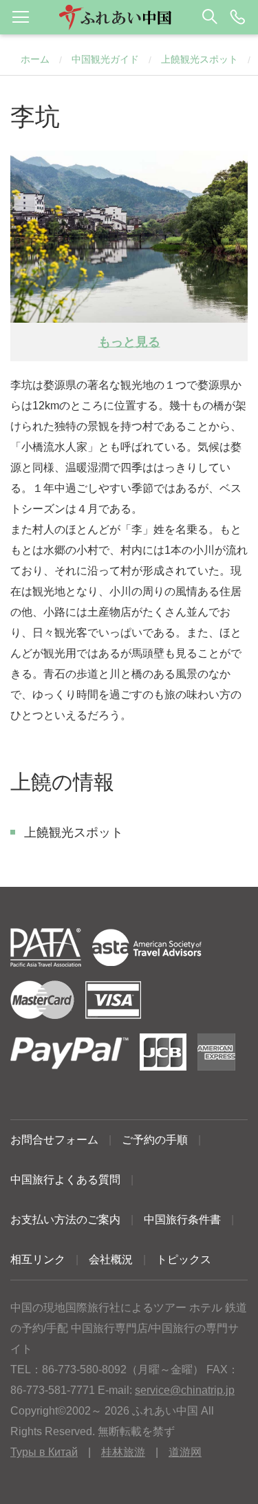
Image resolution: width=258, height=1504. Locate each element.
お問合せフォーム (54, 1140)
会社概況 (111, 1259)
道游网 (185, 1452)
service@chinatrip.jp (185, 1390)
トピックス (183, 1259)
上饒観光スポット (199, 59)
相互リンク (37, 1259)
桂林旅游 (123, 1452)
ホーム (35, 59)
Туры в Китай (44, 1452)
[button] (129, 17)
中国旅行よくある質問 (65, 1179)
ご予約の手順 (155, 1140)
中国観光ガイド (105, 59)
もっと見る (129, 342)
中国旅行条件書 (182, 1219)
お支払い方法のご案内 (65, 1219)
